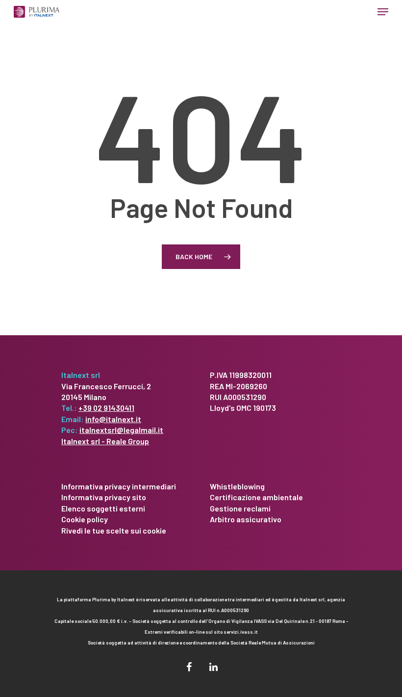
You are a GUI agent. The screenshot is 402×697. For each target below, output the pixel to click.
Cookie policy (84, 519)
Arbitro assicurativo (245, 519)
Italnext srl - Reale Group (105, 441)
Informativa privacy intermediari (118, 486)
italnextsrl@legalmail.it (121, 429)
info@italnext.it (113, 419)
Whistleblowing (237, 486)
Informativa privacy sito (103, 497)
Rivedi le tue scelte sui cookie (113, 530)
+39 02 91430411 (106, 407)
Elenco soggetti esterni (103, 508)
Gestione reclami (240, 508)
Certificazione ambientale (256, 497)
